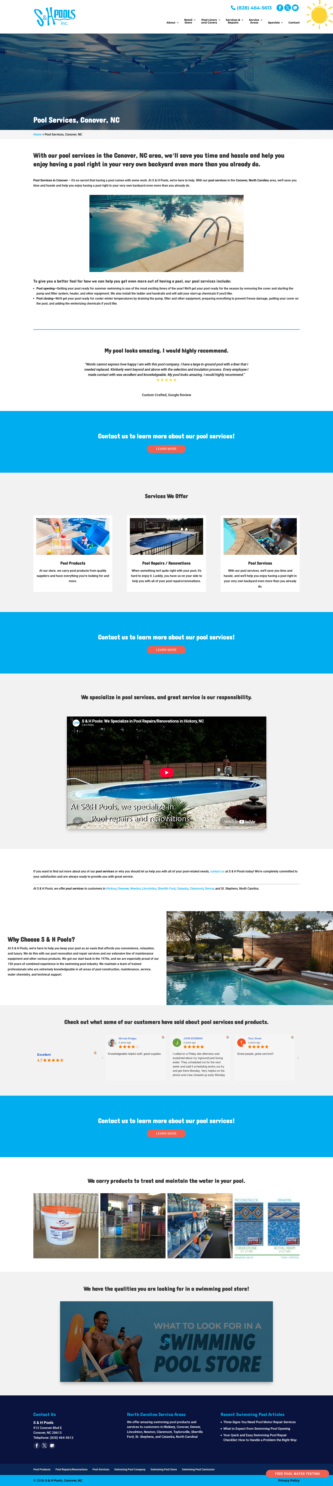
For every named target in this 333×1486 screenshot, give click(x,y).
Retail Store (188, 21)
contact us (217, 871)
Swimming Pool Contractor (198, 1469)
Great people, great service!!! (136, 1054)
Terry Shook (136, 1038)
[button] (65, 1225)
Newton (135, 888)
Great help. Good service (199, 1054)
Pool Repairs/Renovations (71, 1469)
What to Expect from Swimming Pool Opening (256, 1428)
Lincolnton (149, 888)
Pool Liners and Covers (209, 21)
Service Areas (254, 21)
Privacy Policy (289, 1480)
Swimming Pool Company (129, 1469)
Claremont (197, 888)
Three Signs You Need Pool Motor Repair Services (259, 1422)
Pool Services (100, 1469)
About (170, 22)
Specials (274, 22)
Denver (209, 888)
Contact (294, 22)
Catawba (182, 888)
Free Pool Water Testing (297, 1474)
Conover (123, 888)
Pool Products (41, 1469)
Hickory (111, 888)
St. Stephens (144, 1437)
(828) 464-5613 (253, 8)
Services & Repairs (233, 21)
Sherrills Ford (166, 888)
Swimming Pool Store (164, 1469)
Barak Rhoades (202, 1038)
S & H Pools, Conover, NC (63, 1480)
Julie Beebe (265, 1038)
